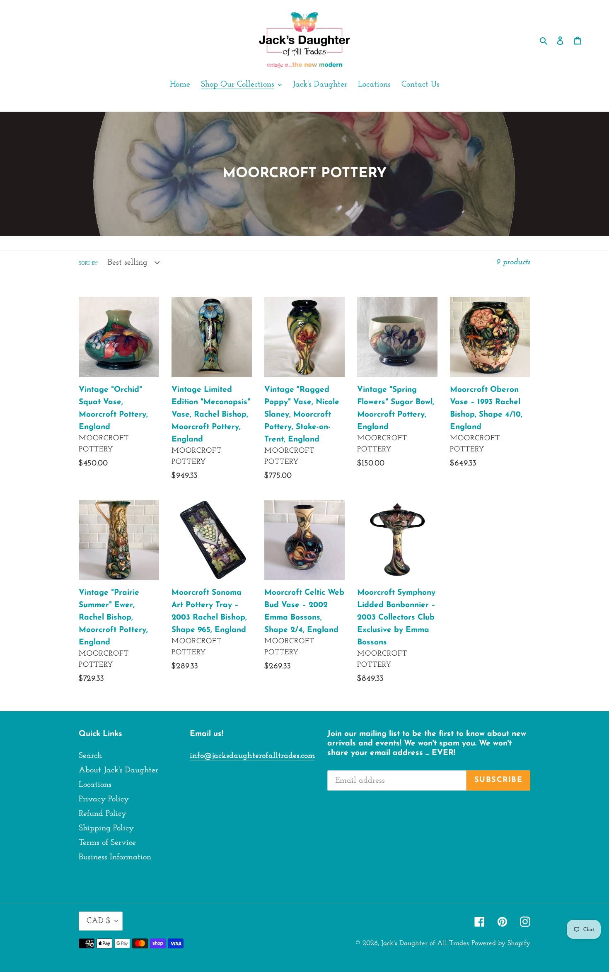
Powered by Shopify (500, 943)
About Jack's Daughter (118, 770)
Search (90, 756)
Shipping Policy (106, 828)
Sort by (88, 263)
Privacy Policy (104, 799)
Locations (95, 785)
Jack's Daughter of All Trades (425, 943)
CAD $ (99, 921)
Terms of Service (107, 843)
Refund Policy (102, 814)
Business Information (115, 857)
